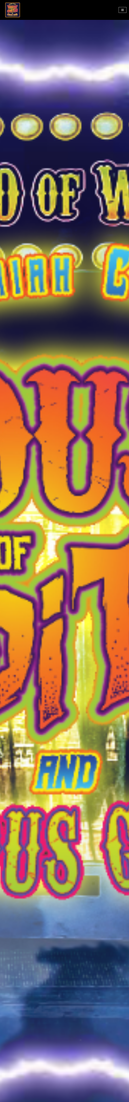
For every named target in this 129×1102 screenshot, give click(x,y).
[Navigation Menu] (122, 10)
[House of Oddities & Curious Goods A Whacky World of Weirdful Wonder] (13, 10)
